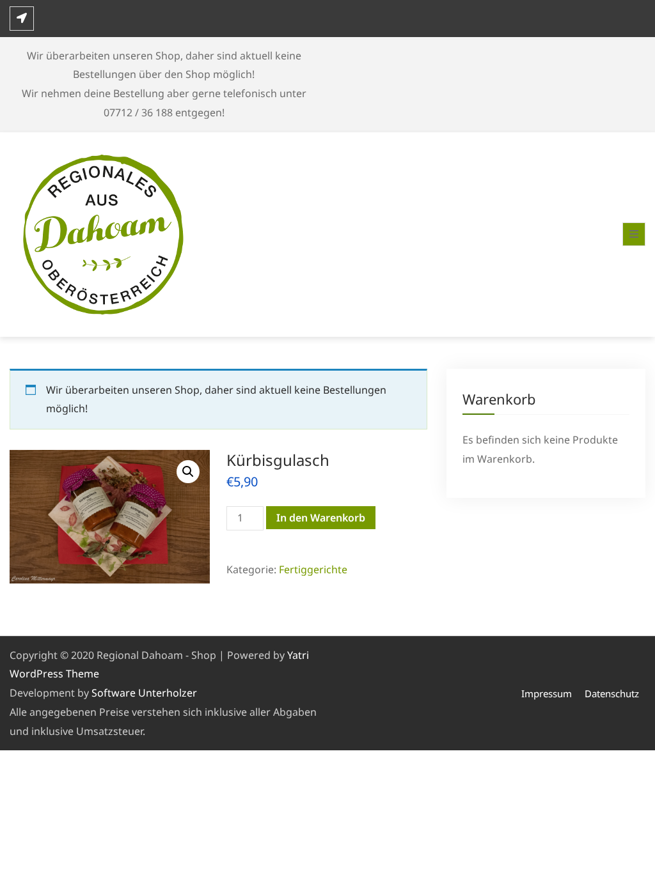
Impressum (546, 693)
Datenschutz (612, 693)
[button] (188, 471)
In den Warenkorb (320, 518)
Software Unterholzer (144, 693)
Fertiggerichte (313, 569)
